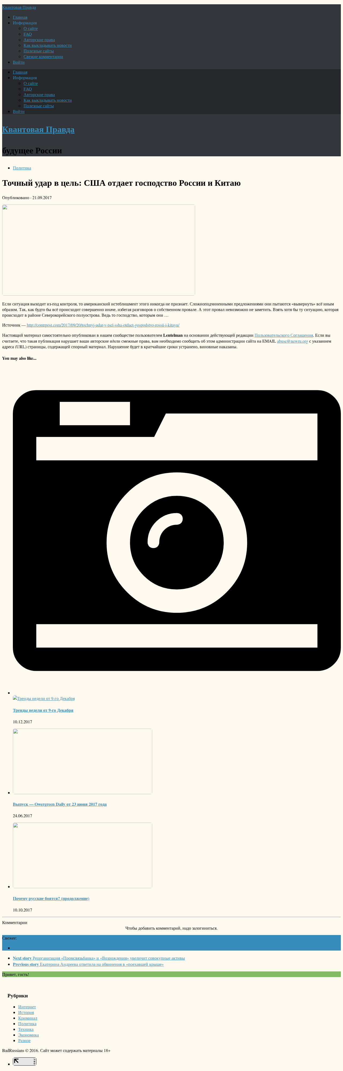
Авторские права (39, 39)
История (26, 1012)
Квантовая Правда (19, 7)
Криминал (27, 1018)
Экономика (28, 1035)
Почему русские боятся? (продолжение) (51, 898)
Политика (22, 168)
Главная (20, 17)
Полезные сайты (39, 51)
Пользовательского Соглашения (284, 335)
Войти (19, 62)
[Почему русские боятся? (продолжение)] (82, 886)
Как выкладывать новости (48, 45)
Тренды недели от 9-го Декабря (43, 710)
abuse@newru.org (292, 341)
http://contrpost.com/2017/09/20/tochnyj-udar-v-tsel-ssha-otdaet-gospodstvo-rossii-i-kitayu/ (103, 325)
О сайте (31, 28)
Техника (25, 1029)
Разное (24, 1040)
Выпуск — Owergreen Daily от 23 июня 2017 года (60, 804)
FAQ (28, 34)
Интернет (27, 1006)
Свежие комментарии (43, 56)
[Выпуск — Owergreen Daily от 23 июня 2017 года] (82, 792)
